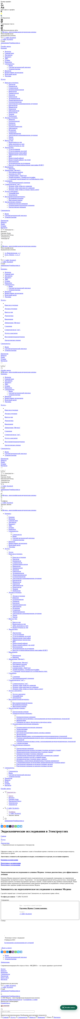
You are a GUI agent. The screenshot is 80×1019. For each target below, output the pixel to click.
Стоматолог (12, 132)
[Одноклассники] (5, 826)
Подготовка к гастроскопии (10, 865)
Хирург (11, 139)
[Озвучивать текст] (2, 26)
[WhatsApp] (15, 826)
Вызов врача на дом (15, 142)
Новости (4, 222)
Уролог (11, 137)
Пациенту (8, 57)
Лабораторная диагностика (18, 154)
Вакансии (8, 71)
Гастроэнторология (15, 102)
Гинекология (13, 86)
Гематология (13, 96)
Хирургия (12, 84)
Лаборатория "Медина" (13, 170)
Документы (8, 55)
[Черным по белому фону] (1, 12)
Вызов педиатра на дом (16, 146)
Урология (12, 95)
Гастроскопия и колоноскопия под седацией (19, 943)
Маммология (13, 107)
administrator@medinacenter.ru (10, 43)
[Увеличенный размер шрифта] (2, 8)
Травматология (14, 93)
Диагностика (9, 147)
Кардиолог (12, 125)
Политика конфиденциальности (11, 999)
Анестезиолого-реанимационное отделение (23, 104)
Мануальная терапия (15, 200)
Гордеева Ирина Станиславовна (33, 908)
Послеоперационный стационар (19, 182)
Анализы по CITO (15, 174)
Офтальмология (14, 111)
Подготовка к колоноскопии (11, 863)
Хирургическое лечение (13, 202)
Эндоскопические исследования (19, 163)
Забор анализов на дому (16, 144)
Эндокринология (14, 98)
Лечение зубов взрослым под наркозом (22, 188)
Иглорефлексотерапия (16, 198)
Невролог (12, 119)
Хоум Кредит (13, 195)
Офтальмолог (13, 128)
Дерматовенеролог (15, 133)
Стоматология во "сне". (13, 184)
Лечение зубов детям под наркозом (20, 186)
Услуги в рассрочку (11, 191)
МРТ (10, 156)
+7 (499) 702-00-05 (10, 37)
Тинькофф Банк (14, 193)
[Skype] (18, 826)
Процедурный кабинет (16, 158)
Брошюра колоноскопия (9, 860)
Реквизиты (8, 62)
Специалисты (9, 64)
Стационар (8, 181)
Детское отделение (11, 118)
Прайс (3, 224)
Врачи (11, 65)
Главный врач (9, 53)
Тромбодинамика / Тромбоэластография (22, 177)
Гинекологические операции (18, 203)
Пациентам (4, 220)
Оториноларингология (16, 89)
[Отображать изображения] (2, 20)
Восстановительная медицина (15, 196)
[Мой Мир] (7, 826)
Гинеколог (12, 123)
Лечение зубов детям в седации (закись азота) (24, 189)
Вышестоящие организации (14, 72)
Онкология (12, 109)
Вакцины (12, 168)
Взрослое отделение (11, 82)
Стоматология (13, 88)
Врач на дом (9, 140)
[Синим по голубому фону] (1, 16)
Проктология (13, 112)
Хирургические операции (17, 207)
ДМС (6, 58)
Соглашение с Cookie (30, 999)
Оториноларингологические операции (21, 205)
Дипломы (8, 76)
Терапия (11, 114)
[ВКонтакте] (2, 240)
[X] (10, 826)
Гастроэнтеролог (14, 121)
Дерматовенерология (16, 100)
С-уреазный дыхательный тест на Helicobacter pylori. (26, 179)
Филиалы (8, 51)
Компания (4, 972)
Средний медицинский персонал (20, 67)
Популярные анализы (16, 172)
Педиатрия (12, 130)
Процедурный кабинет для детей (20, 160)
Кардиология (13, 105)
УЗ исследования (14, 149)
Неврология (13, 91)
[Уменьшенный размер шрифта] (2, 3)
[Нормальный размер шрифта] (2, 5)
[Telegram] (21, 826)
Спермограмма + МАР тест (18, 175)
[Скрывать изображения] (2, 22)
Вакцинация (9, 167)
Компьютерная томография (18, 153)
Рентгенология (14, 161)
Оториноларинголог (15, 126)
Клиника (4, 48)
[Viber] (13, 826)
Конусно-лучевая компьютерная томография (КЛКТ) (26, 165)
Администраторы (14, 69)
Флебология (13, 116)
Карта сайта (5, 977)
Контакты (4, 227)
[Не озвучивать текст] (2, 28)
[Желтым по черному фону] (1, 14)
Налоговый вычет (11, 74)
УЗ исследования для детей (18, 151)
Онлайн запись (6, 46)
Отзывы (7, 60)
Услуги (3, 79)
